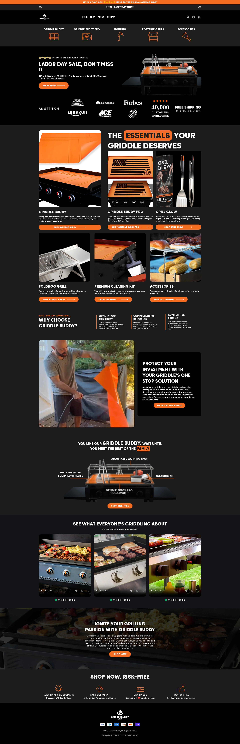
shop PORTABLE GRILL (53, 299)
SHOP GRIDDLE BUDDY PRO (125, 227)
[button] (188, 17)
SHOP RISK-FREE (120, 506)
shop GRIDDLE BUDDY (65, 227)
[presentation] (40, 7)
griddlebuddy (116, 731)
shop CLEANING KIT (108, 299)
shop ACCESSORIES (164, 299)
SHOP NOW (49, 85)
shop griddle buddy (169, 405)
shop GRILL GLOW (173, 227)
